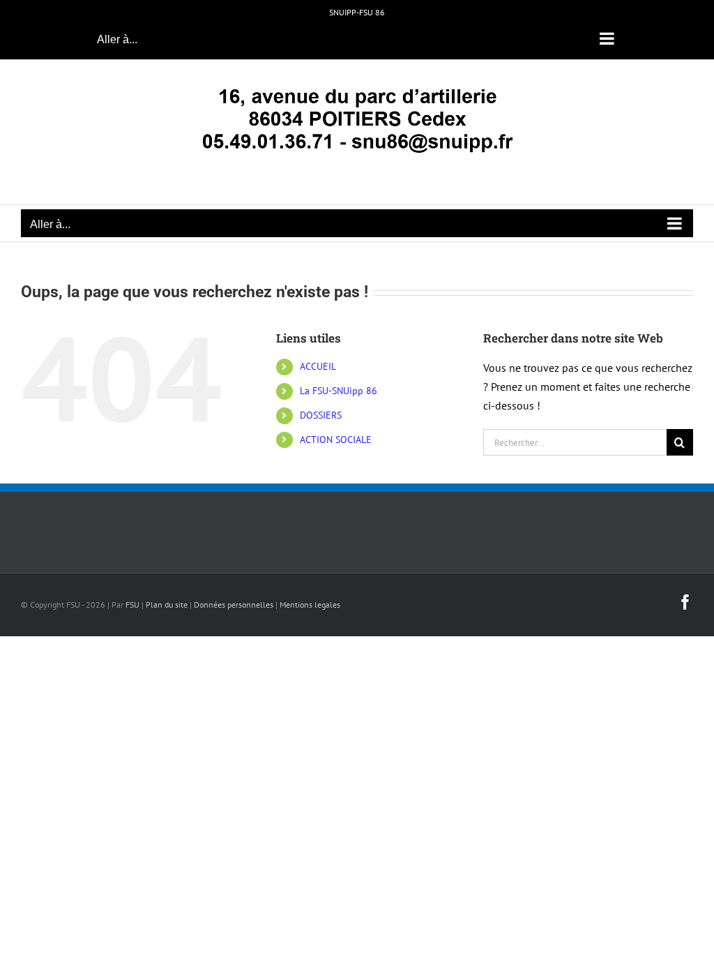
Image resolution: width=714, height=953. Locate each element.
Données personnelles (233, 604)
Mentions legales (310, 604)
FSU (132, 604)
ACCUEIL (318, 366)
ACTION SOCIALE (336, 439)
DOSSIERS (321, 415)
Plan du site (167, 604)
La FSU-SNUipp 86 (338, 390)
